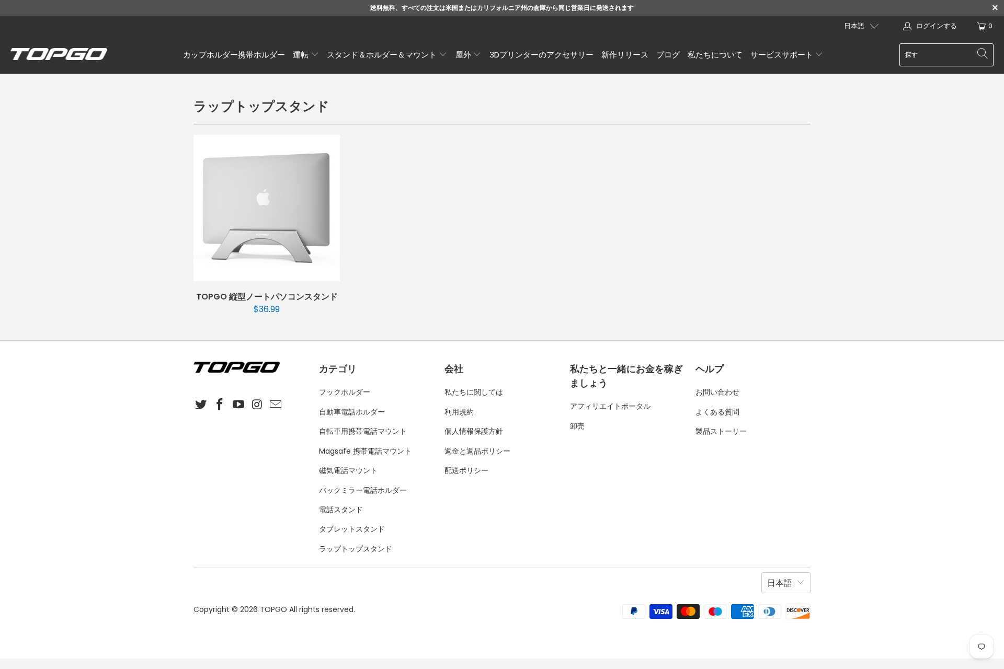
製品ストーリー (721, 431)
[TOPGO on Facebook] (220, 405)
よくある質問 (717, 412)
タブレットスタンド (352, 529)
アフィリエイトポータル (610, 406)
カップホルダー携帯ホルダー (234, 54)
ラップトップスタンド (355, 549)
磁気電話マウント (348, 470)
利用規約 (459, 412)
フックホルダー (344, 392)
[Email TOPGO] (276, 405)
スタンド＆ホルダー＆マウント (383, 54)
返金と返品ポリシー (477, 451)
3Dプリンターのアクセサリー (541, 54)
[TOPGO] (58, 55)
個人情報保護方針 (473, 431)
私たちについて (715, 54)
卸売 (577, 426)
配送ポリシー (466, 470)
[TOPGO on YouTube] (238, 405)
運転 (302, 54)
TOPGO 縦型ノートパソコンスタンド (266, 208)
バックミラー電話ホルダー (363, 490)
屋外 (464, 54)
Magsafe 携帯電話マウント (365, 451)
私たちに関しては (473, 392)
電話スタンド (341, 509)
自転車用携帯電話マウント (363, 431)
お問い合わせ (717, 392)
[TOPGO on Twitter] (201, 405)
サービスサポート (782, 54)
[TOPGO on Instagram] (257, 405)
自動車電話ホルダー (352, 412)
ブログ (668, 54)
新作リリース (624, 54)
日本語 (854, 26)
